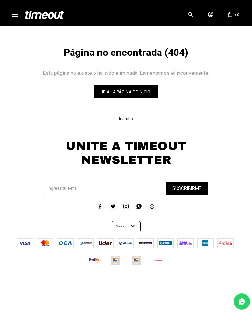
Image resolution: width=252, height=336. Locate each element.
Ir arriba (126, 118)
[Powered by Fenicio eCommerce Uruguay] (153, 280)
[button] (190, 15)
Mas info (126, 226)
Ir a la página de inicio (126, 91)
